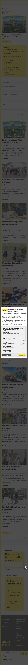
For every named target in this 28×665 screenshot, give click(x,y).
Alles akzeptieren (21, 355)
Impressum (10, 311)
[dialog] (14, 332)
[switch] (23, 330)
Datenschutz (16, 311)
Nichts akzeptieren (6, 355)
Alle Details (5, 334)
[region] (14, 340)
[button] (21, 330)
